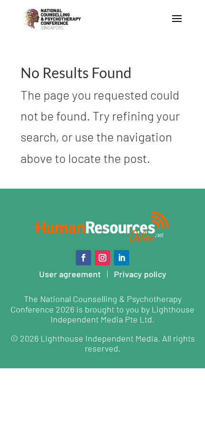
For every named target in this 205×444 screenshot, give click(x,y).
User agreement (70, 274)
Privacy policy (140, 274)
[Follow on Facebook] (83, 257)
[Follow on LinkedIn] (121, 257)
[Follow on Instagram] (102, 257)
